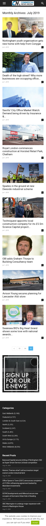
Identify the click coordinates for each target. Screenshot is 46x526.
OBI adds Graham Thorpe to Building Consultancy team (18, 260)
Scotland (5, 428)
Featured (6, 417)
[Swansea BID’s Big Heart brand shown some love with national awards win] (23, 315)
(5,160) (11, 413)
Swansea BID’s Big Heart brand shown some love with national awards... (20, 331)
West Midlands (8, 447)
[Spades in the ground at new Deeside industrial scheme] (23, 173)
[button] (4, 3)
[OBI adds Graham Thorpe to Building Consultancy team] (23, 245)
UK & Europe (7, 439)
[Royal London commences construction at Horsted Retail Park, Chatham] (23, 135)
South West (7, 435)
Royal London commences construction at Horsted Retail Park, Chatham (22, 151)
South (4, 432)
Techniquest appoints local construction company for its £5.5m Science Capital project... (22, 223)
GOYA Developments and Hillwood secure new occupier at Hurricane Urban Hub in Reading (20, 494)
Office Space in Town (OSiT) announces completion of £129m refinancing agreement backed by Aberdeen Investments (22, 483)
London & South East (11, 421)
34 (25, 348)
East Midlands (7, 413)
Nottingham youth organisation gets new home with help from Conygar (22, 42)
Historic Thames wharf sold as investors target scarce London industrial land (20, 471)
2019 (11, 9)
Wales (4, 443)
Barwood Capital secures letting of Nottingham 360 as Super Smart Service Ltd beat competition (22, 461)
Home (4, 9)
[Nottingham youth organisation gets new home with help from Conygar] (23, 27)
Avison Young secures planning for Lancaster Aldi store (21, 295)
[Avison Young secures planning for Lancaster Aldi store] (23, 280)
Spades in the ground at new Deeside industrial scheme (18, 188)
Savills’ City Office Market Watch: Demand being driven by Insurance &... (21, 113)
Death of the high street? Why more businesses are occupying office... (22, 77)
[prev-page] (14, 348)
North (4, 424)
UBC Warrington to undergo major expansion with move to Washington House (21, 505)
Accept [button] (35, 523)
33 (19, 348)
